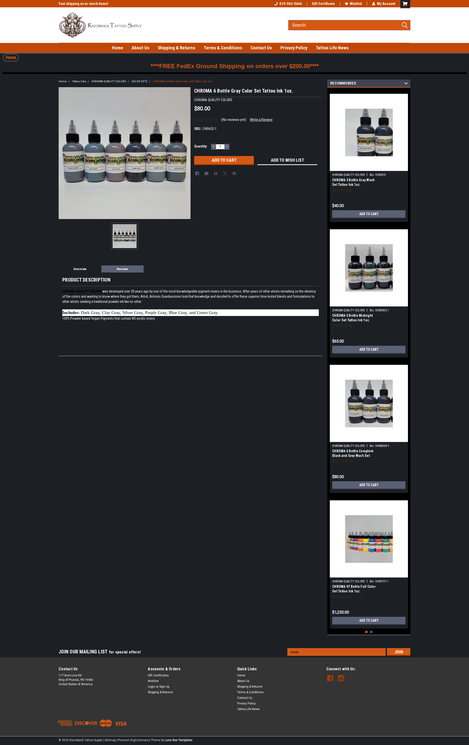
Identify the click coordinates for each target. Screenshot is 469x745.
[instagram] (341, 678)
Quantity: (200, 146)
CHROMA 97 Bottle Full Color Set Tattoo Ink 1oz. (354, 589)
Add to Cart (369, 214)
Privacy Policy (293, 48)
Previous (402, 84)
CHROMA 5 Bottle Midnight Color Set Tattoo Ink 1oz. (352, 318)
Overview (79, 269)
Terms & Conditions (223, 48)
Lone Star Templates (178, 740)
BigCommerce (140, 740)
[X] (225, 173)
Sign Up (164, 686)
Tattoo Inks (79, 81)
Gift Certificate (323, 3)
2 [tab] (371, 632)
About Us (140, 48)
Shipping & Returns (176, 48)
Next (406, 84)
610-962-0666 (290, 3)
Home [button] (11, 57)
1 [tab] (366, 632)
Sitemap (110, 740)
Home (117, 48)
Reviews (122, 269)
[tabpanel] (369, 156)
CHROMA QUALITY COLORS (108, 81)
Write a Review (261, 120)
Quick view (369, 167)
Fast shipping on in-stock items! (83, 3)
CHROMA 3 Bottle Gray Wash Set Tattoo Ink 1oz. (353, 182)
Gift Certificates (158, 675)
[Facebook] (197, 173)
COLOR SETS (139, 81)
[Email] (206, 173)
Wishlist (356, 3)
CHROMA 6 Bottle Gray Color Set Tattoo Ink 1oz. (183, 81)
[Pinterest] (234, 173)
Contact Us (261, 48)
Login (151, 686)
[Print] (216, 173)
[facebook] (330, 678)
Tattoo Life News (332, 48)
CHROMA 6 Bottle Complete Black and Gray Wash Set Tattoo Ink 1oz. (352, 454)
